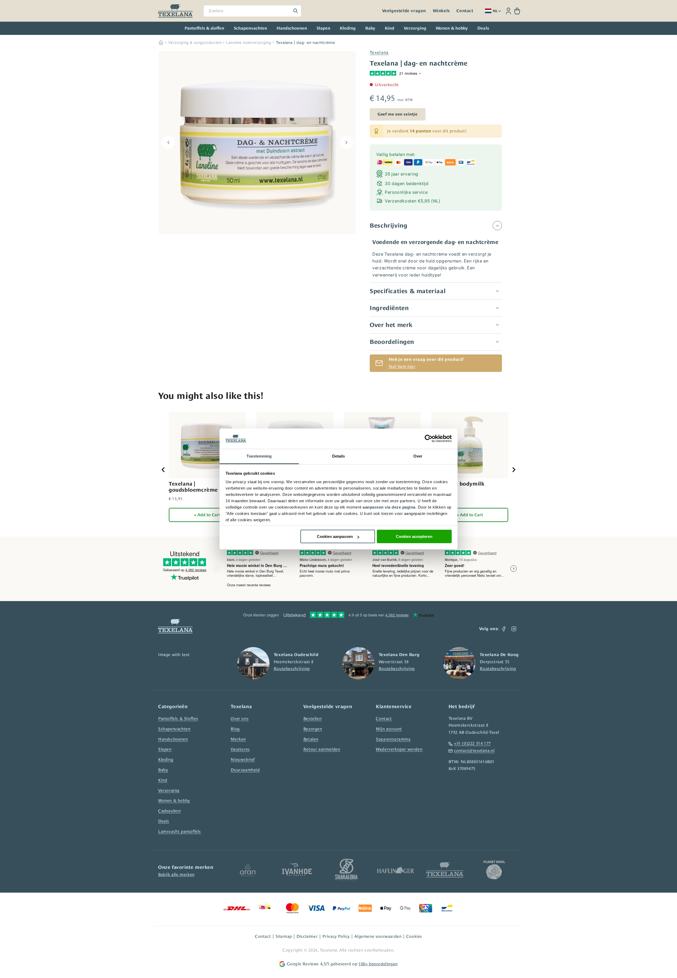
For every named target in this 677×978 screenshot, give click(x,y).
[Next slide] (513, 469)
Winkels (441, 10)
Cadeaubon (169, 810)
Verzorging (415, 28)
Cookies (414, 936)
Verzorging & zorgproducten (195, 42)
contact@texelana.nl (474, 750)
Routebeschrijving (292, 668)
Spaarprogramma (393, 739)
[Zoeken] (295, 11)
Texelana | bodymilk (457, 484)
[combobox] (252, 11)
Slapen (323, 28)
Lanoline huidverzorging (248, 42)
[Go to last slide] (163, 469)
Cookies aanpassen (335, 536)
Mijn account (389, 728)
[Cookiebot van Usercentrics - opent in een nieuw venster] (428, 439)
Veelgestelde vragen (404, 10)
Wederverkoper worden (399, 749)
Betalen (310, 739)
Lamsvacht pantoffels (179, 831)
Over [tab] (417, 456)
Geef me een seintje (397, 114)
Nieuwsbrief (243, 759)
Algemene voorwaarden (377, 936)
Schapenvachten (250, 28)
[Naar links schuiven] (168, 142)
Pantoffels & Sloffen (178, 718)
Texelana (379, 52)
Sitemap (284, 936)
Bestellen (312, 718)
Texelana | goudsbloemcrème (193, 487)
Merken (238, 739)
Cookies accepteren (414, 536)
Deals (163, 821)
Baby (370, 28)
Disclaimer (307, 936)
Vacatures (240, 749)
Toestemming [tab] (259, 456)
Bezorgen (312, 728)
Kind (389, 28)
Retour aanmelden (321, 749)
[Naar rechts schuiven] (346, 142)
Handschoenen (292, 28)
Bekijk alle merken (176, 874)
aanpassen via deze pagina (389, 507)
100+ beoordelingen (378, 963)
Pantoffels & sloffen (204, 28)
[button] (517, 11)
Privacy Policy (336, 936)
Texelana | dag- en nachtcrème (305, 42)
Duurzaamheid (245, 769)
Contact (464, 10)
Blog (235, 728)
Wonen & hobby (452, 28)
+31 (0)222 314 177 (472, 743)
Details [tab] (338, 456)
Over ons (240, 718)
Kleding (348, 28)
